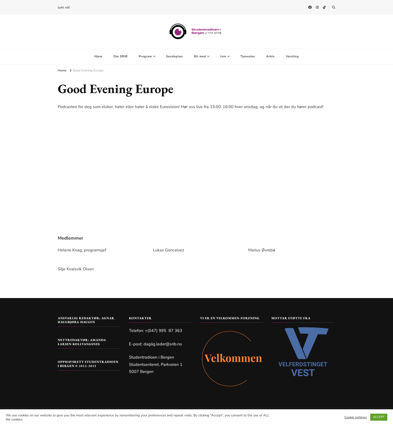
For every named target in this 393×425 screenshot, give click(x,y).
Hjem (98, 56)
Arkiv (270, 56)
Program (145, 56)
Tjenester (247, 56)
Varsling (292, 56)
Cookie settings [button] (355, 417)
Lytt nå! (64, 7)
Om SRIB (120, 56)
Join (223, 56)
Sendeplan (174, 56)
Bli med (200, 56)
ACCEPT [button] (379, 417)
